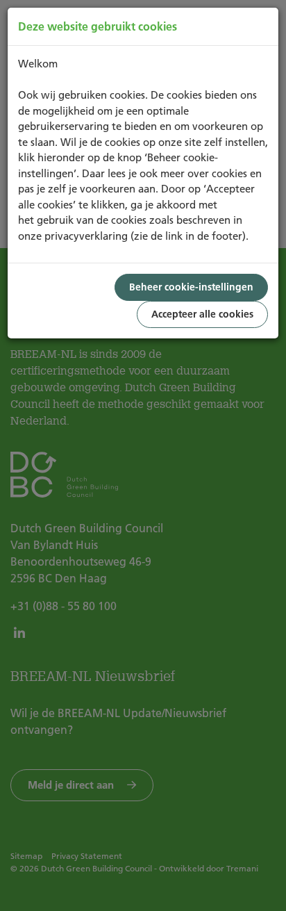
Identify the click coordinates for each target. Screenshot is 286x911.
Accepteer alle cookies (202, 314)
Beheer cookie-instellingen (191, 287)
